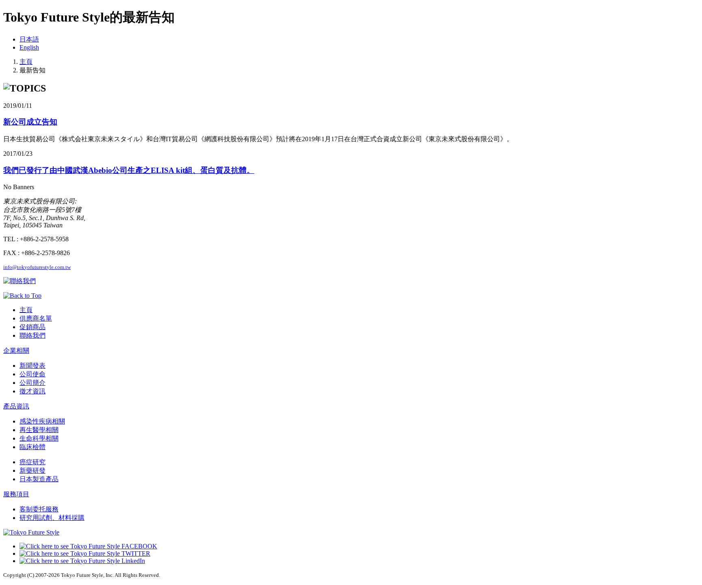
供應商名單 (36, 318)
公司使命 (33, 374)
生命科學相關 (39, 438)
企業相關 (16, 350)
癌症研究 (33, 461)
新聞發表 (33, 365)
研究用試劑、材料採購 (52, 517)
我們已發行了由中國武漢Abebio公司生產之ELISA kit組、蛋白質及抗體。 (128, 170)
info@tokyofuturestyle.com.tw (37, 267)
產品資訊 (16, 406)
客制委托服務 (39, 509)
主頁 (26, 61)
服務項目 (16, 494)
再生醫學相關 (39, 429)
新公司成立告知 (30, 122)
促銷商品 (33, 326)
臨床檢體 (33, 446)
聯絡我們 (33, 335)
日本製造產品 (39, 479)
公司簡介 (33, 382)
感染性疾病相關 (42, 421)
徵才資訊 (33, 391)
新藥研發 (33, 470)
